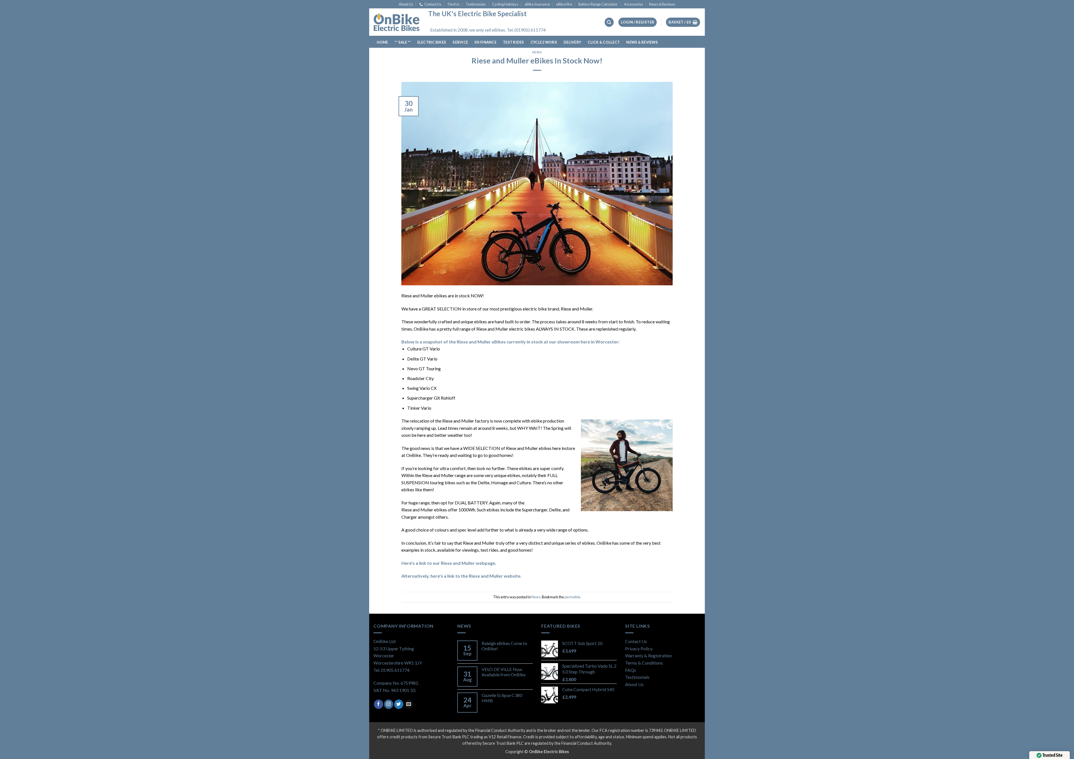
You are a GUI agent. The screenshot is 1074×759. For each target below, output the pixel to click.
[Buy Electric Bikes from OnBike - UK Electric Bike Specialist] (396, 22)
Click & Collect (604, 42)
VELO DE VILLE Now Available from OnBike (504, 672)
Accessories (633, 4)
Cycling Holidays (505, 4)
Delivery (572, 42)
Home (382, 42)
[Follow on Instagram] (388, 704)
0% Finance (485, 42)
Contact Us (432, 4)
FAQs (630, 670)
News (537, 52)
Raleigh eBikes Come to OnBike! (504, 646)
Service (460, 42)
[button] (637, 22)
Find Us (454, 4)
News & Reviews (662, 4)
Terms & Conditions (644, 662)
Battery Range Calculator (598, 4)
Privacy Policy (639, 648)
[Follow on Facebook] (378, 704)
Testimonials (476, 4)
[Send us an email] (408, 704)
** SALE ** (403, 42)
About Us (406, 4)
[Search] (609, 22)
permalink (572, 597)
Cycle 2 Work (544, 42)
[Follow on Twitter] (398, 704)
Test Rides (513, 42)
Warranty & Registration (648, 655)
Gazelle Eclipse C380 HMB (502, 697)
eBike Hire (564, 4)
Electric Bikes (431, 42)
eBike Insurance (537, 4)
